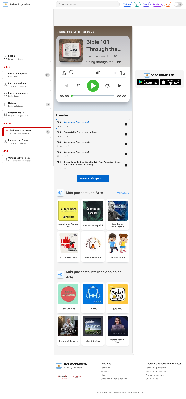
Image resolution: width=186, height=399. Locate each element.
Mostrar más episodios (93, 178)
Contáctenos (152, 378)
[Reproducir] (93, 86)
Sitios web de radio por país (114, 378)
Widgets (105, 371)
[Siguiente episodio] (119, 86)
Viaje (168, 4)
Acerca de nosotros (155, 375)
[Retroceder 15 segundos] (78, 86)
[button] (98, 73)
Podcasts (60, 32)
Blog (103, 375)
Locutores (105, 367)
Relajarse (157, 4)
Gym (137, 4)
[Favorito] (71, 73)
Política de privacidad (156, 367)
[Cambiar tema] (178, 4)
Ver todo (122, 192)
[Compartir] (63, 73)
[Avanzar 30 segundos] (107, 86)
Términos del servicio (156, 371)
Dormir (146, 4)
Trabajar (127, 4)
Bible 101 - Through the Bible (81, 32)
